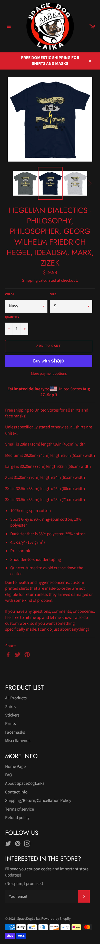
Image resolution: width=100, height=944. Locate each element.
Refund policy (17, 818)
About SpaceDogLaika (25, 783)
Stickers (12, 715)
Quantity (12, 317)
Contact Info (16, 792)
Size (53, 294)
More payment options (49, 373)
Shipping (30, 280)
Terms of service (19, 809)
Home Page (15, 767)
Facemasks (15, 732)
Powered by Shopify (56, 918)
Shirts (10, 707)
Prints (10, 724)
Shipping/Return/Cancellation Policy (38, 801)
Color (9, 294)
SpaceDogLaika (28, 918)
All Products (16, 698)
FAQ (8, 775)
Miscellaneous (17, 741)
